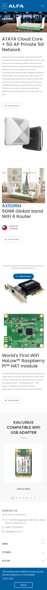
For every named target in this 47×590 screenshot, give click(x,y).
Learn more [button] (8, 578)
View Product (13, 105)
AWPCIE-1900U (23, 489)
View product (25, 276)
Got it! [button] (23, 585)
